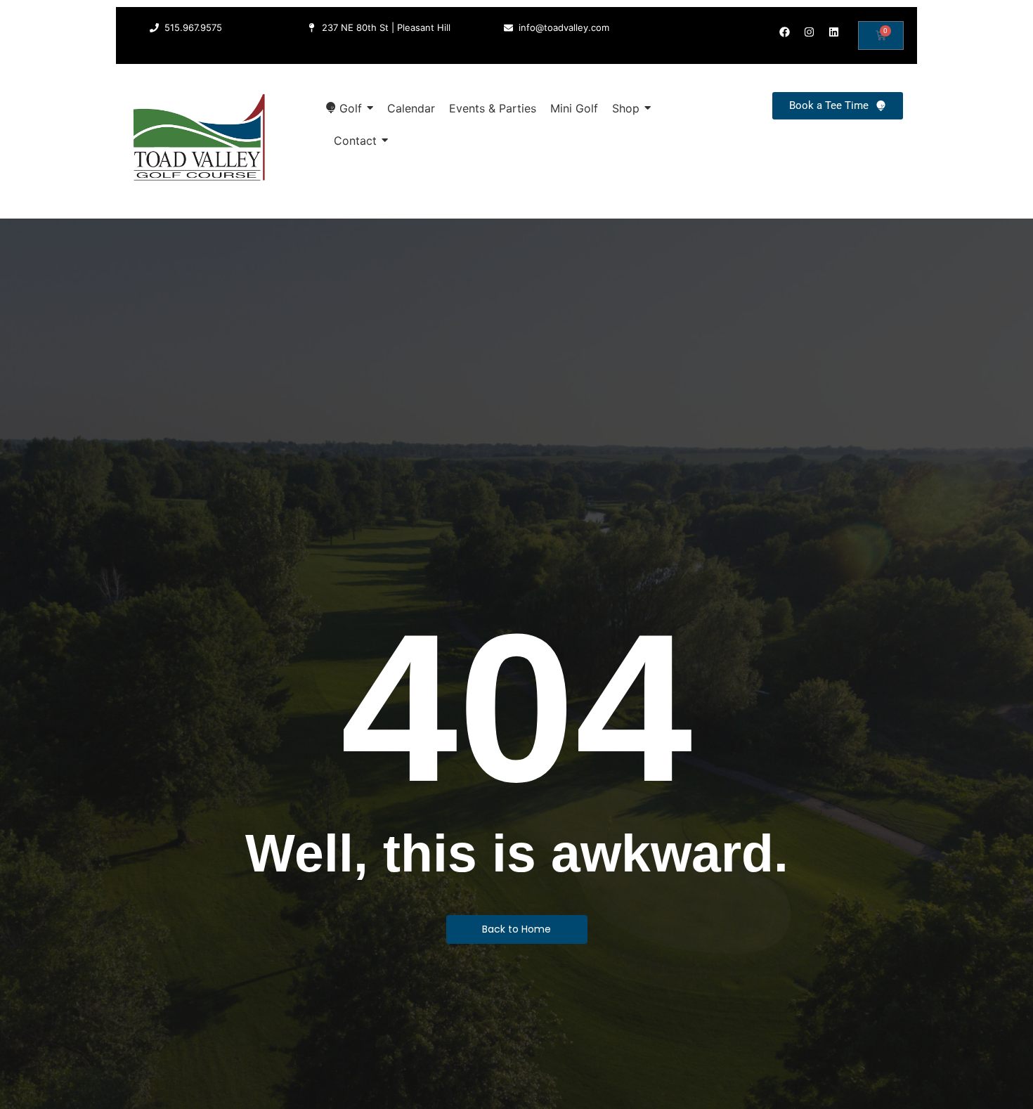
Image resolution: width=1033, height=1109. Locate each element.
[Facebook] (784, 31)
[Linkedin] (833, 31)
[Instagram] (808, 31)
